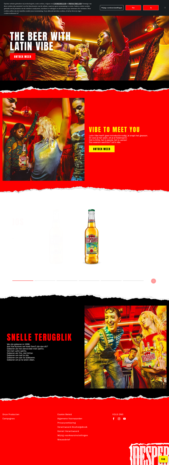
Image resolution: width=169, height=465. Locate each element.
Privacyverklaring (66, 423)
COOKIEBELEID (59, 4)
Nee (133, 8)
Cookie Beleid (64, 414)
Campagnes (8, 418)
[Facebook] (113, 418)
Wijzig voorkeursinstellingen (72, 435)
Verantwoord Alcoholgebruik (72, 427)
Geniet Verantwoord (68, 431)
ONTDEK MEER (22, 57)
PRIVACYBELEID (75, 4)
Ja (151, 8)
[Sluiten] (165, 7)
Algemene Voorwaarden (69, 418)
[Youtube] (124, 418)
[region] (84, 8)
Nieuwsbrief (63, 439)
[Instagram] (119, 418)
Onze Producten (10, 414)
